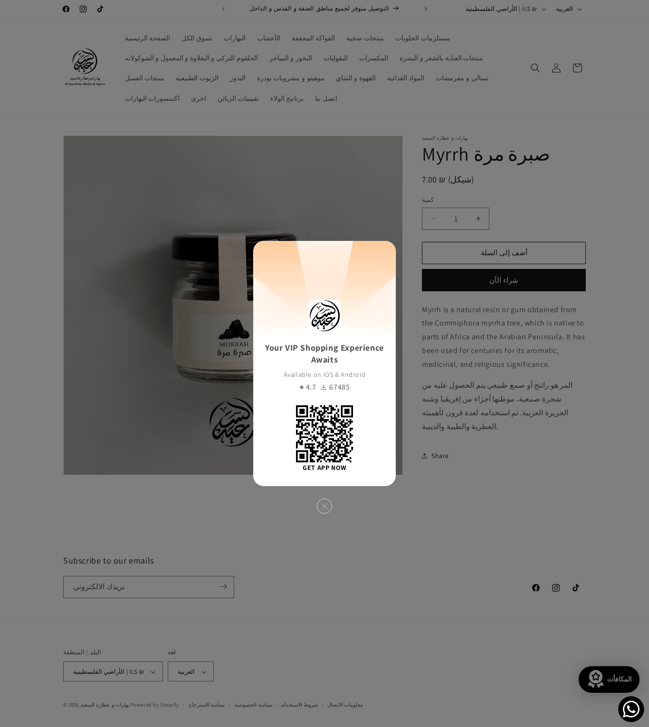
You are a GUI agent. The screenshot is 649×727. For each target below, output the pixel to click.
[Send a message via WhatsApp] (631, 709)
